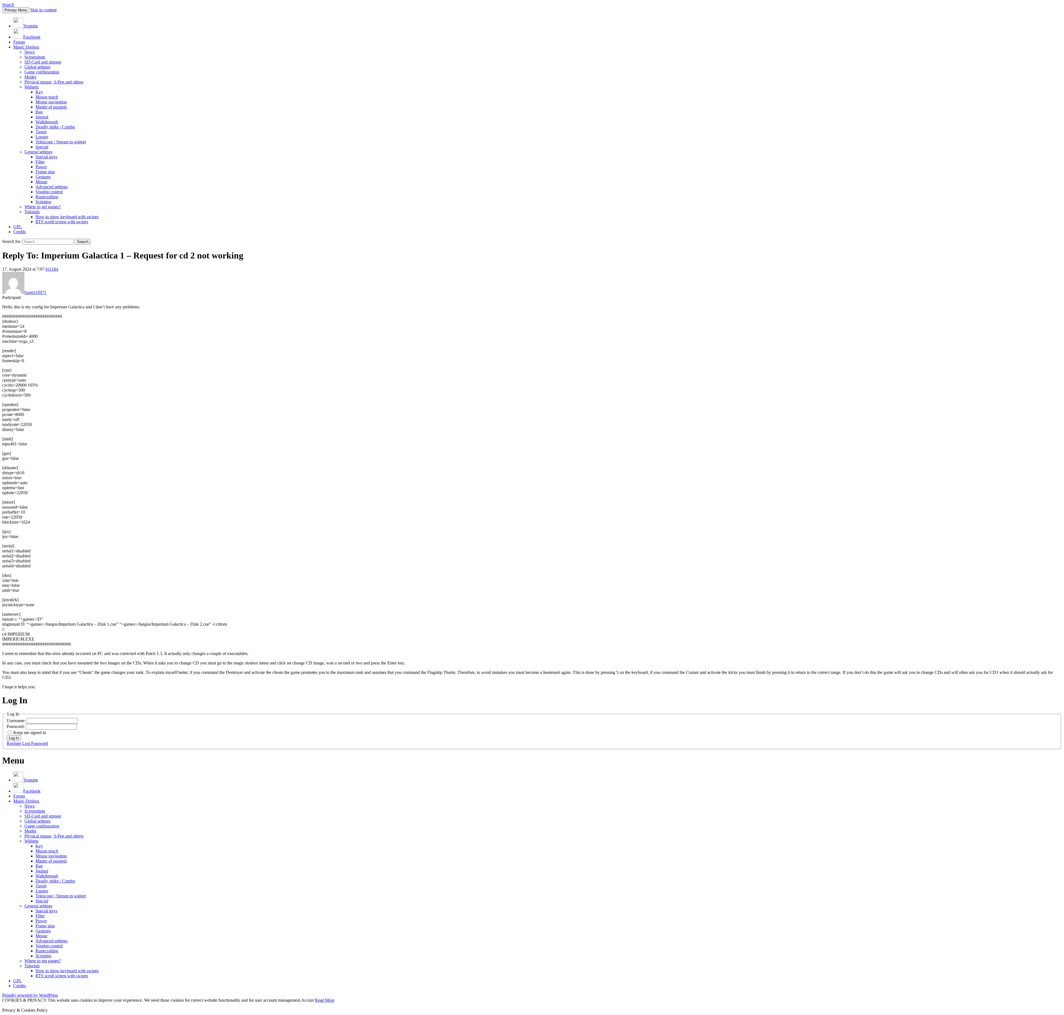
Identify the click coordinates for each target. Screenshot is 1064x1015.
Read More (324, 1000)
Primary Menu (15, 10)
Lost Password (35, 743)
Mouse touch (46, 97)
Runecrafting (46, 196)
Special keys (46, 156)
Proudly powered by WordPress (30, 995)
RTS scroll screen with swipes (61, 221)
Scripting (43, 201)
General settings (38, 151)
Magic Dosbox (26, 47)
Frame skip (45, 171)
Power (41, 166)
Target (41, 132)
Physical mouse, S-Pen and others (53, 82)
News (29, 52)
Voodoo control (49, 191)
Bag (39, 112)
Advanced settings (51, 186)
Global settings (37, 67)
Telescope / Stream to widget (60, 141)
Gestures (43, 176)
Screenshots (34, 57)
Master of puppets (51, 107)
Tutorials (32, 211)
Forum (19, 42)
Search (8, 4)
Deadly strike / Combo (55, 127)
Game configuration (41, 72)
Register (14, 743)
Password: (16, 726)
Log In (14, 738)
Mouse (41, 181)
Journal (41, 117)
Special (41, 146)
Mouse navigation (51, 102)
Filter (40, 161)
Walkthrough (46, 122)
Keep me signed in (29, 732)
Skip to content (43, 9)
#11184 (51, 269)
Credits (19, 231)
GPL (17, 226)
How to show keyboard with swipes (67, 216)
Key (39, 92)
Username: (17, 720)
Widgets (31, 87)
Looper (41, 137)
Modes (30, 77)
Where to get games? (42, 206)
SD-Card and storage (42, 62)
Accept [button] (307, 1000)
